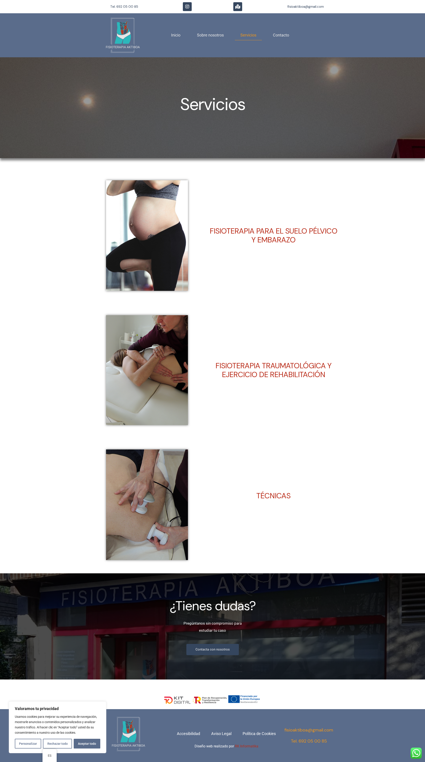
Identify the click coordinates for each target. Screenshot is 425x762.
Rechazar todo (57, 743)
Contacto (281, 35)
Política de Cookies (259, 733)
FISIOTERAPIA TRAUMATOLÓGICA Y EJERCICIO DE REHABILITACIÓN (273, 370)
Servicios (248, 35)
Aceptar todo (87, 743)
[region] (57, 727)
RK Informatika (246, 746)
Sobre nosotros (210, 35)
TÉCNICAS (273, 496)
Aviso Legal (221, 733)
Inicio (175, 35)
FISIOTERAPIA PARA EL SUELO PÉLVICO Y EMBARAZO (273, 235)
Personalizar (28, 743)
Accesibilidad (188, 733)
